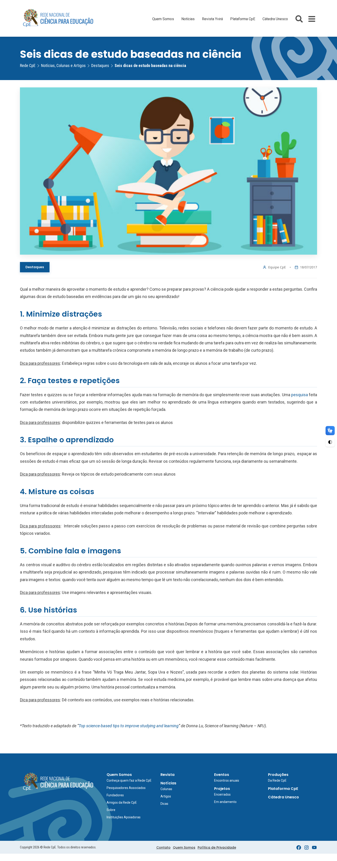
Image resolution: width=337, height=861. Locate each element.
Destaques (34, 267)
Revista (167, 774)
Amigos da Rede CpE (122, 802)
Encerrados (222, 794)
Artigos (165, 796)
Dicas (164, 803)
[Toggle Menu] (312, 19)
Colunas (166, 789)
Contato (163, 847)
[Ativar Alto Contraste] (330, 442)
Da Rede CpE (277, 780)
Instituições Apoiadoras (124, 817)
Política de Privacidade (217, 847)
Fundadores (115, 795)
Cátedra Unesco (275, 19)
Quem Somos (163, 19)
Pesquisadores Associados (126, 788)
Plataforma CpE (242, 19)
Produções (278, 774)
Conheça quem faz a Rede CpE (129, 780)
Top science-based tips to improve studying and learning (129, 725)
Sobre (111, 810)
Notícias (188, 19)
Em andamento (225, 802)
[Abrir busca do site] (299, 19)
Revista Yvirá (212, 19)
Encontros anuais (226, 780)
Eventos (221, 774)
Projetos (222, 788)
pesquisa (300, 394)
